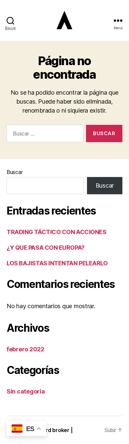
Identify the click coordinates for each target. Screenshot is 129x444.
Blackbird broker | (49, 430)
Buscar (14, 172)
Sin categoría (26, 391)
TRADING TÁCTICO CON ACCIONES (56, 231)
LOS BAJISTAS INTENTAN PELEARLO (57, 263)
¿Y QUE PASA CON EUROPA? (46, 247)
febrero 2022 (25, 349)
